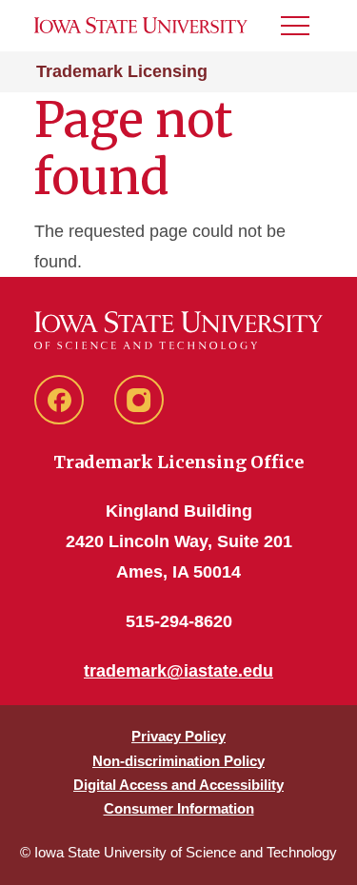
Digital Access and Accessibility (178, 785)
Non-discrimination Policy (178, 761)
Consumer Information (179, 808)
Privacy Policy (178, 736)
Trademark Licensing (122, 71)
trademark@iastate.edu (178, 670)
